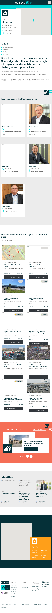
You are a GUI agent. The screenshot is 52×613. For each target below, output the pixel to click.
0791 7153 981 (8, 129)
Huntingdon (35, 555)
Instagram (46, 584)
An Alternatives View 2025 (8, 493)
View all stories (46, 477)
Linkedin (46, 582)
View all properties (6, 240)
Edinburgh (34, 552)
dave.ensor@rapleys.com (11, 171)
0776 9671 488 (35, 129)
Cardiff (43, 557)
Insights (2, 491)
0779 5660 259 (35, 169)
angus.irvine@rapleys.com (12, 211)
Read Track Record (31, 449)
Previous (27, 456)
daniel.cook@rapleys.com (37, 171)
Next (31, 456)
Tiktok (45, 586)
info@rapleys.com (9, 33)
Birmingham (35, 550)
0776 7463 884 (8, 208)
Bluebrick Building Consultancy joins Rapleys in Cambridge (43, 495)
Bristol (42, 552)
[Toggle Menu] (2, 2)
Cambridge (44, 555)
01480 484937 (35, 586)
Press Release (39, 491)
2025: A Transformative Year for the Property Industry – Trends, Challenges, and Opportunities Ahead (25, 496)
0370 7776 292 (8, 30)
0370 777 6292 (25, 585)
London (34, 557)
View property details (13, 277)
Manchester (44, 550)
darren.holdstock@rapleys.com (13, 131)
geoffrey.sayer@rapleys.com (38, 131)
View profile (5, 134)
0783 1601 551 (8, 169)
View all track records (39, 429)
